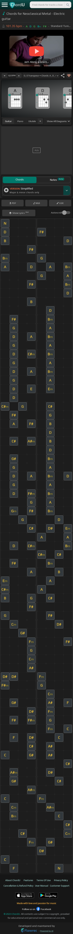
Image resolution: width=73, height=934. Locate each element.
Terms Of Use (43, 880)
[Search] (68, 4)
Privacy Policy (61, 880)
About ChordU (12, 880)
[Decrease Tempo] (4, 75)
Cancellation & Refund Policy (18, 885)
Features (28, 880)
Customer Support (59, 885)
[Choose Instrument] (40, 121)
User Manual (41, 885)
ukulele (32, 121)
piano (20, 121)
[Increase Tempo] (19, 75)
